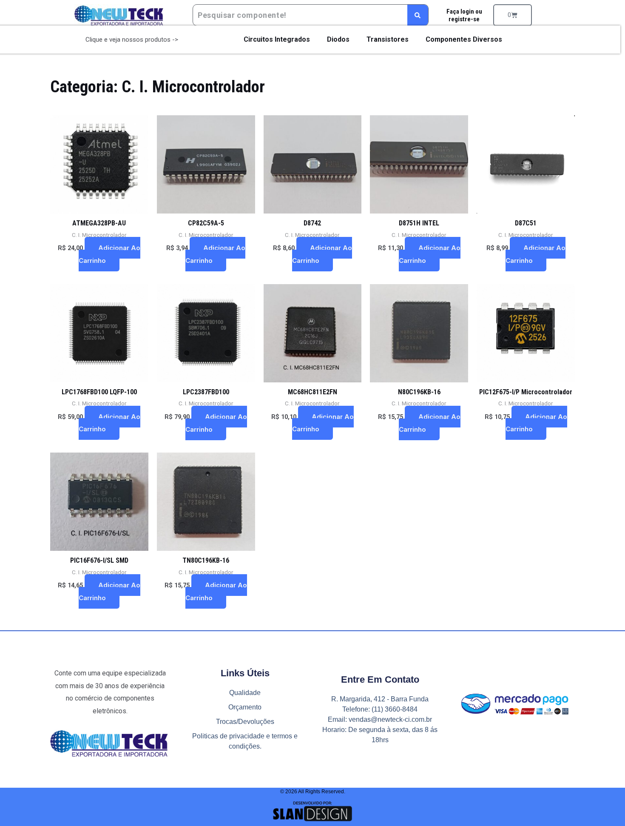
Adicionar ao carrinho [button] (109, 254)
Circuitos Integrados (277, 39)
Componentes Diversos (464, 39)
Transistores (387, 39)
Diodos (338, 39)
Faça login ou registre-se (464, 15)
